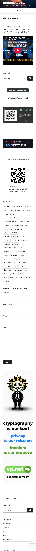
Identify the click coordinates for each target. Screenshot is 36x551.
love (20, 248)
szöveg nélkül (8, 539)
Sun (25, 270)
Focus (6, 233)
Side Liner (7, 259)
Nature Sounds (19, 251)
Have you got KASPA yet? (18, 90)
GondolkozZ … (14, 2)
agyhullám (6, 523)
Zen (11, 277)
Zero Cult (7, 281)
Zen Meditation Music (23, 277)
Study (21, 266)
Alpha (29, 207)
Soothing (24, 259)
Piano (6, 255)
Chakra (26, 218)
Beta (5, 210)
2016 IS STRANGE (18, 207)
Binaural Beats (15, 210)
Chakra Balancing (10, 222)
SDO (22, 255)
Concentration (24, 222)
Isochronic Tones (10, 248)
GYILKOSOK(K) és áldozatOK (14, 236)
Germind (14, 233)
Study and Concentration (13, 270)
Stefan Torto (23, 262)
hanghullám (7, 519)
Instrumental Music (11, 244)
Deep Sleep (8, 229)
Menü (19, 11)
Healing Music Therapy (20, 240)
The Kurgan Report (11, 274)
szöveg (5, 531)
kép (4, 535)
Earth (23, 229)
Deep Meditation (21, 225)
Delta (17, 229)
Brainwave (26, 210)
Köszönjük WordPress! (10, 550)
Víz (28, 274)
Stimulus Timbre (10, 266)
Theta (22, 274)
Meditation (8, 251)
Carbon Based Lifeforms (12, 218)
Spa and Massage (10, 262)
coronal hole (8, 225)
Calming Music (9, 214)
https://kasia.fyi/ (20, 191)
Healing (7, 240)
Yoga (6, 277)
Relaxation (14, 255)
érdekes (6, 527)
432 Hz (6, 207)
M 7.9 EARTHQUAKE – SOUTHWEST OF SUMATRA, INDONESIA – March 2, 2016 (16, 29)
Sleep (16, 259)
